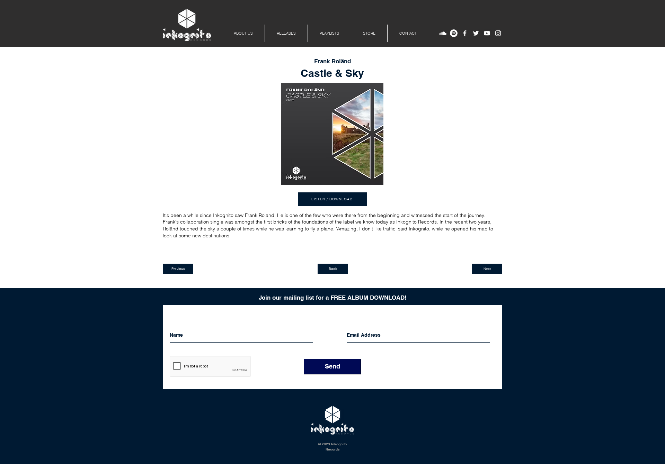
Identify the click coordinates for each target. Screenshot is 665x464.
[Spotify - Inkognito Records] (454, 33)
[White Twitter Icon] (476, 33)
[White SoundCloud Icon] (442, 33)
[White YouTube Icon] (487, 33)
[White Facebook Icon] (465, 33)
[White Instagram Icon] (498, 33)
